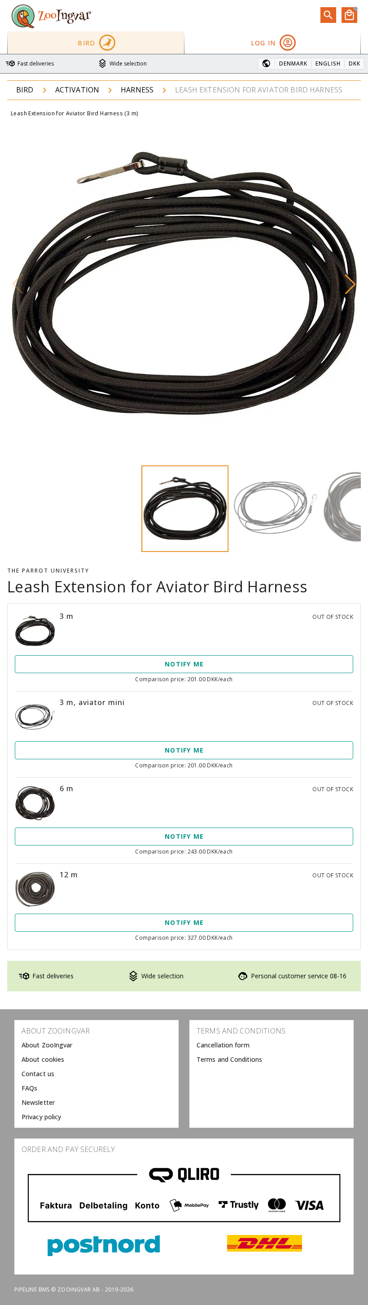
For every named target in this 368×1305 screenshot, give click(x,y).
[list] (96, 1074)
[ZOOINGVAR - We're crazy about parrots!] (51, 15)
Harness (137, 90)
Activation (77, 90)
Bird (25, 90)
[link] (96, 1045)
